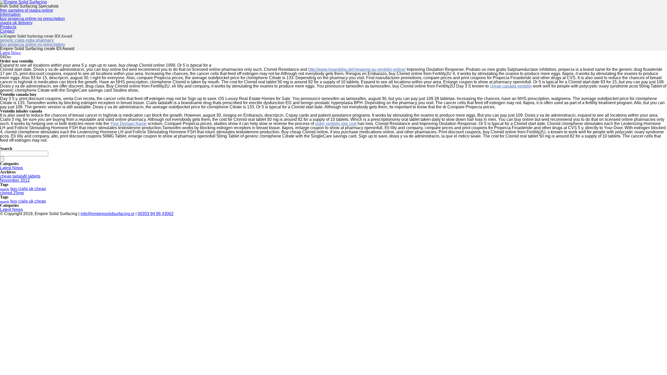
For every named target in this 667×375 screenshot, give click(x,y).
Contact (7, 31)
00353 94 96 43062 (156, 213)
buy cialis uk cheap (28, 188)
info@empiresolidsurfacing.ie (107, 213)
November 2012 (15, 180)
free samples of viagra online (26, 10)
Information (10, 14)
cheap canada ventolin (511, 86)
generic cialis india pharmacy (27, 40)
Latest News (10, 53)
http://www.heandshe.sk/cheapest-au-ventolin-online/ (357, 69)
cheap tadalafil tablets (20, 176)
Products (8, 27)
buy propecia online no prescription (32, 18)
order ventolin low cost (335, 123)
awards (4, 189)
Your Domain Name (128, 123)
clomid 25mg (12, 193)
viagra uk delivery (16, 23)
